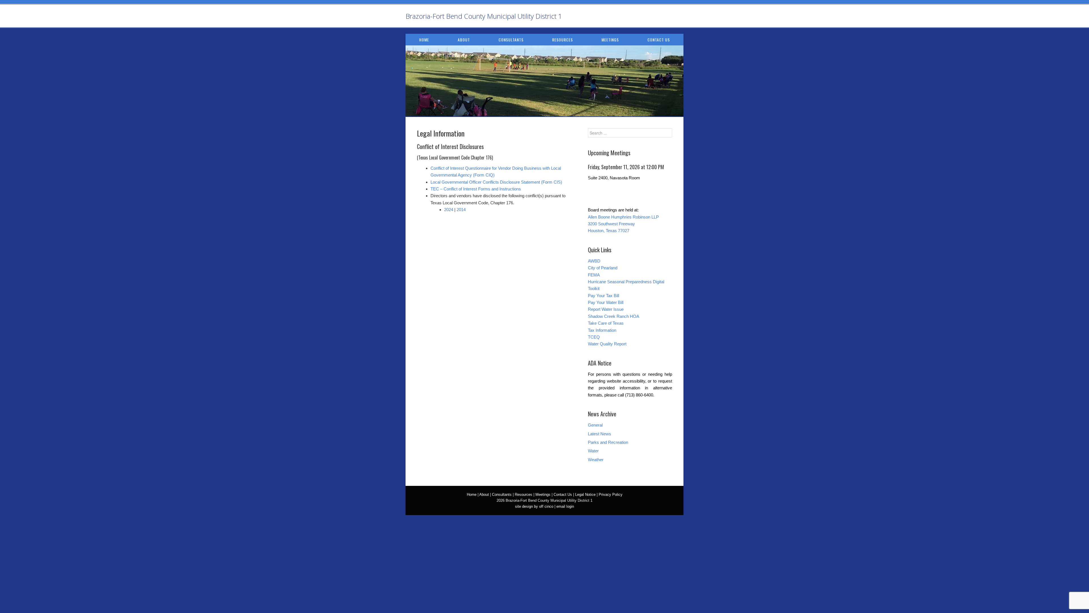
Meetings (610, 40)
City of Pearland (602, 267)
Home (424, 40)
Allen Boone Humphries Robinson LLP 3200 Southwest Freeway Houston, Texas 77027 (623, 224)
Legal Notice (585, 494)
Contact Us (658, 40)
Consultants (511, 40)
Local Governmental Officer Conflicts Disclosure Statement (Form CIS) (496, 182)
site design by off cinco (534, 506)
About (464, 40)
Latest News (599, 433)
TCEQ (594, 337)
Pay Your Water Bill (605, 302)
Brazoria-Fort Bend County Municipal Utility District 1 (484, 16)
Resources (562, 40)
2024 (448, 209)
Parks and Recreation (608, 442)
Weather (595, 459)
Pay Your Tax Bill (603, 295)
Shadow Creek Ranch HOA (613, 316)
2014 (461, 209)
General (595, 425)
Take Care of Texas (606, 323)
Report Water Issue (606, 309)
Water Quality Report (607, 343)
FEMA (594, 274)
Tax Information (602, 330)
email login (565, 506)
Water (593, 450)
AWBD (594, 261)
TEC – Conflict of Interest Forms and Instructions (475, 188)
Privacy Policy (610, 494)
